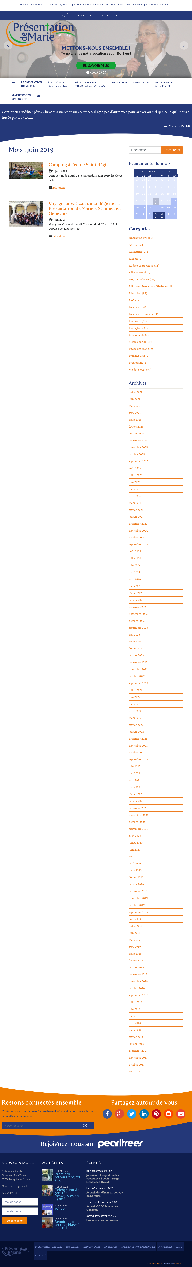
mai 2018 (134, 1016)
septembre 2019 (138, 912)
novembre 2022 (138, 669)
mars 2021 (135, 787)
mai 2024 (134, 572)
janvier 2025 (136, 516)
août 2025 (135, 468)
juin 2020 (134, 849)
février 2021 (136, 794)
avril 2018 (135, 1023)
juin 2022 (134, 697)
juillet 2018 (135, 1002)
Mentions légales (154, 1263)
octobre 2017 (137, 1064)
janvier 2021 (136, 801)
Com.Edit (178, 1263)
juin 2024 (134, 565)
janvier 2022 (136, 731)
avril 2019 (135, 946)
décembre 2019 (138, 891)
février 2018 (136, 1037)
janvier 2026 (136, 433)
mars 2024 (135, 586)
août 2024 (135, 551)
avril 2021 (135, 780)
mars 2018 (135, 1030)
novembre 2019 (138, 898)
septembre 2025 (138, 461)
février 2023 (136, 648)
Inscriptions (136, 328)
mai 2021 (134, 773)
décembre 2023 (138, 607)
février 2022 (136, 725)
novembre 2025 (138, 447)
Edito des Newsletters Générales (148, 286)
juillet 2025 (135, 475)
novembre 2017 (138, 1057)
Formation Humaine (141, 314)
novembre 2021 (138, 745)
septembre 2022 (138, 683)
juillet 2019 (135, 926)
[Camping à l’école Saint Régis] (26, 170)
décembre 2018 (138, 974)
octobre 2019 (137, 905)
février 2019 (136, 960)
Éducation (58, 187)
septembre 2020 (138, 829)
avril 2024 (135, 579)
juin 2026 (134, 399)
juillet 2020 (135, 842)
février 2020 (136, 877)
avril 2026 (135, 412)
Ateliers (133, 258)
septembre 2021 (138, 759)
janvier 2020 (136, 884)
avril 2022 (135, 711)
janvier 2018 (136, 1044)
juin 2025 (134, 482)
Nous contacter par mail (14, 1186)
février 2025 (136, 510)
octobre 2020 (137, 822)
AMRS (133, 245)
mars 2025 (135, 503)
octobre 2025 (137, 454)
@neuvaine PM (138, 238)
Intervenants (136, 335)
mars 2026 (135, 419)
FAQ (131, 300)
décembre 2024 (138, 523)
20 (155, 200)
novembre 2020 (138, 815)
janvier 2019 (136, 967)
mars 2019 (135, 953)
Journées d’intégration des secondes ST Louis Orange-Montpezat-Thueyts (103, 1179)
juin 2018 (134, 1009)
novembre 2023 (138, 614)
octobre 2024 (137, 537)
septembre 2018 (138, 995)
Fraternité (135, 321)
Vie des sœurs (137, 369)
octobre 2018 (137, 988)
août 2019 (135, 919)
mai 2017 (134, 1071)
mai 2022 (134, 704)
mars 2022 (135, 718)
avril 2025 (135, 496)
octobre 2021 (137, 752)
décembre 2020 (138, 808)
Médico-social (137, 342)
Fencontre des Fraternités (102, 1220)
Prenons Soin (137, 355)
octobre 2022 (137, 676)
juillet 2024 (135, 558)
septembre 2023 (138, 627)
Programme (136, 362)
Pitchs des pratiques (141, 349)
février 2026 (136, 426)
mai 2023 (134, 634)
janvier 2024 (136, 600)
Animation (135, 251)
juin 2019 (134, 933)
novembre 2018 (138, 981)
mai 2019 (134, 940)
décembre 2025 (138, 440)
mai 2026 (134, 406)
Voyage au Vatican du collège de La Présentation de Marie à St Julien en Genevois (85, 208)
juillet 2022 (135, 690)
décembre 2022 (138, 662)
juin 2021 (134, 766)
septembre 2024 (138, 544)
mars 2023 (135, 641)
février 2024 (136, 593)
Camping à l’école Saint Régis (78, 164)
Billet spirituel (137, 272)
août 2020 (135, 835)
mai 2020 (134, 856)
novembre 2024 (138, 530)
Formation (135, 307)
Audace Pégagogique (141, 265)
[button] (96, 15)
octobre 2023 (137, 621)
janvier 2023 (136, 655)
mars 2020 (135, 870)
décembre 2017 (138, 1050)
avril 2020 (135, 863)
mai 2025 (134, 489)
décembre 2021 (138, 738)
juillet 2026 (135, 392)
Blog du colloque (139, 279)
